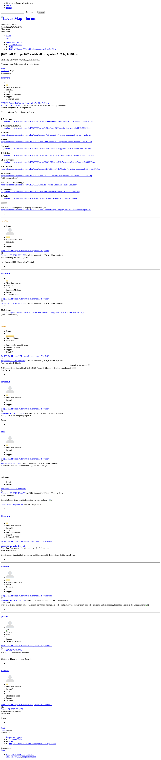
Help (8, 754)
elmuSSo (4, 221)
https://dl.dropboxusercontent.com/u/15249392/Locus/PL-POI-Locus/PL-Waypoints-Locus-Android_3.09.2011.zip (46, 176)
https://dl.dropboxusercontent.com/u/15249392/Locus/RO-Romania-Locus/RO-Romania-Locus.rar (40, 192)
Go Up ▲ (30, 754)
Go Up (4, 730)
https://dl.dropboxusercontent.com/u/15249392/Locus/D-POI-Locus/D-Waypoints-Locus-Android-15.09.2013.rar (46, 128)
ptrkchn (4, 616)
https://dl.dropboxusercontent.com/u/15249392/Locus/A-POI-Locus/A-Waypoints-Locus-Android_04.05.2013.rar (46, 148)
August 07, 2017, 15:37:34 (11, 650)
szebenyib (5, 566)
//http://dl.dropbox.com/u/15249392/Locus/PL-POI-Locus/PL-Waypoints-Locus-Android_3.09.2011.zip (42, 312)
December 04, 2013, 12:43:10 (13, 600)
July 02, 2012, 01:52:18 (10, 463)
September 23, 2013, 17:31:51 (13, 546)
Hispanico (5, 671)
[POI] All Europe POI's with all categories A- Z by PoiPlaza (25, 103)
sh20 (3, 432)
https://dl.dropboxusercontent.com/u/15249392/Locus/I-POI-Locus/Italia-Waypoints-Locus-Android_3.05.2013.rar (46, 142)
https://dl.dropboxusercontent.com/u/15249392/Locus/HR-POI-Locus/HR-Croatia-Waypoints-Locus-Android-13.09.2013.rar (50, 169)
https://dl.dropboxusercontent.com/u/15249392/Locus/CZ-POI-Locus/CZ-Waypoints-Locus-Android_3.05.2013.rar (47, 121)
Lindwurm (5, 78)
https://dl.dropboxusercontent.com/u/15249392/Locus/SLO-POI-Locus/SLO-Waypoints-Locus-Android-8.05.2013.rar (48, 162)
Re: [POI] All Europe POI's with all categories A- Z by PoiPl (25, 251)
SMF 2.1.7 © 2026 (13, 757)
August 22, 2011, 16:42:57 (11, 105)
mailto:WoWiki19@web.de (12, 504)
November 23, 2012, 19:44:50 (13, 493)
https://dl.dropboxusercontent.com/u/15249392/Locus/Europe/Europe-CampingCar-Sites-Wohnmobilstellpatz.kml (46, 210)
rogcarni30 (5, 382)
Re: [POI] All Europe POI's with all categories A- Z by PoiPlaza (26, 541)
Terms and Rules (18, 754)
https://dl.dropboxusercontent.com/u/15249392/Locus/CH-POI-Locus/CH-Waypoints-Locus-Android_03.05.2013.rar (47, 155)
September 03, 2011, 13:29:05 (13, 303)
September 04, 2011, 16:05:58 (13, 361)
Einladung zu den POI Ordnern (13, 488)
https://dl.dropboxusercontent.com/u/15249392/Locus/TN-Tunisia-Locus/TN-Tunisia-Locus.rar (38, 185)
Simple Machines (29, 757)
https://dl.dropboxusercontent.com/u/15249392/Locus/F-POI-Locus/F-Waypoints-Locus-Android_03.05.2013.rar (46, 135)
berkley (4, 326)
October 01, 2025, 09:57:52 (12, 709)
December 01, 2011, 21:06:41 (13, 413)
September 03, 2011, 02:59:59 (13, 255)
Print (3, 68)
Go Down (5, 71)
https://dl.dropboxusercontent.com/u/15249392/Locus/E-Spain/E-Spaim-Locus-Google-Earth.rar (39, 198)
